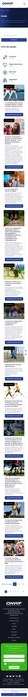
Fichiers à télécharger (8, 679)
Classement (14, 632)
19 (23, 591)
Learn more (15, 691)
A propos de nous (14, 618)
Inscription (14, 634)
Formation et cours (14, 620)
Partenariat (5, 680)
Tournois (14, 623)
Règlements (21, 679)
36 (23, 584)
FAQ (16, 679)
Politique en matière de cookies (16, 680)
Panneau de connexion (14, 637)
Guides (14, 629)
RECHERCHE (14, 39)
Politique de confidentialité (13, 682)
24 (19, 584)
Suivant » (25, 591)
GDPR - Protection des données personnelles (13, 684)
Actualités (14, 626)
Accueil (2, 10)
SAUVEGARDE (14, 667)
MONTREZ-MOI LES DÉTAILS (14, 114)
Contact (14, 640)
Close (14, 694)
